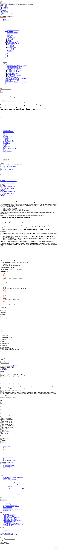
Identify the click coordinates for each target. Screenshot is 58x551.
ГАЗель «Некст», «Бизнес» (12, 32)
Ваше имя (2, 358)
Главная (4, 19)
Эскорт (8, 59)
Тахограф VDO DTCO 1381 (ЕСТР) (7, 193)
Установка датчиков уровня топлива (12, 79)
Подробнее (2, 168)
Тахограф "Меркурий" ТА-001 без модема (8, 171)
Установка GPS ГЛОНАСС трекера (12, 80)
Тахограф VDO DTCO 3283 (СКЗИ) (7, 188)
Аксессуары (9, 53)
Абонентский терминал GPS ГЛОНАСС (13, 25)
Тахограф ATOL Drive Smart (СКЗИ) (7, 178)
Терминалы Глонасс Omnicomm (13, 30)
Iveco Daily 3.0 (10, 38)
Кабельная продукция (11, 52)
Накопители (9, 51)
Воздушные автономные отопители (12, 54)
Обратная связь (3, 16)
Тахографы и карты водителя (10, 21)
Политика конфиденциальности (6, 533)
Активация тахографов (11, 74)
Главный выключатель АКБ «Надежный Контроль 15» (13, 509)
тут (17, 244)
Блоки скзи (9, 23)
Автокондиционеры (9, 31)
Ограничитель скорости (9, 60)
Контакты (5, 86)
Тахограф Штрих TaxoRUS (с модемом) (8, 183)
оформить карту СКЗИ (27, 256)
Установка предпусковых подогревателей (11, 517)
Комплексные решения (7, 525)
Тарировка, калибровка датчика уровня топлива (12, 520)
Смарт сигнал (5, 126)
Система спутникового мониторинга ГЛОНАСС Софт (15, 82)
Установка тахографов (9, 72)
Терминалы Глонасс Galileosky (13, 29)
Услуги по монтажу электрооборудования (11, 523)
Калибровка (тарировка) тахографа (14, 75)
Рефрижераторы (8, 61)
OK (1, 2)
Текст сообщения (3, 361)
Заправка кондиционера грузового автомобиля (16, 66)
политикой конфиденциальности (11, 365)
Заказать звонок (10, 16)
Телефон (2, 359)
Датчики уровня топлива (10, 57)
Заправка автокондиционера (8, 514)
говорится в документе (29, 254)
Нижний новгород (4, 442)
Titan (8, 55)
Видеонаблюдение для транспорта (11, 42)
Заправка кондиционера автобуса (13, 67)
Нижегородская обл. (4, 8)
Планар (8, 56)
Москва (2, 441)
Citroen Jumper (10, 35)
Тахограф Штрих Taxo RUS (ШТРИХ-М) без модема (10, 166)
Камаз (8, 34)
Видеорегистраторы (11, 47)
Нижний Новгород (4, 7)
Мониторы (9, 50)
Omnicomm (9, 58)
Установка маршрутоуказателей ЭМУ (10, 518)
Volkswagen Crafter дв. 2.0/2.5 (12, 41)
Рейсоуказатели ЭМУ (7, 510)
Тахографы (9, 22)
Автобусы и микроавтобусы (12, 33)
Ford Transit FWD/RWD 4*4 (12, 37)
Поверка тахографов (11, 76)
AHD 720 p (12, 46)
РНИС (4, 84)
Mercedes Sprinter (10, 39)
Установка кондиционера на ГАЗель (14, 71)
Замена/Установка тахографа (12, 73)
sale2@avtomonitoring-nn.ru (8, 457)
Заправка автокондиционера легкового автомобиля (17, 65)
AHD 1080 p (12, 45)
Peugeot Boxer (10, 40)
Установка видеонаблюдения (10, 81)
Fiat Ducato (9, 36)
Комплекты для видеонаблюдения (13, 43)
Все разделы (5, 119)
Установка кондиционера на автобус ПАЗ (15, 70)
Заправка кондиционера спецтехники (14, 68)
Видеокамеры (10, 44)
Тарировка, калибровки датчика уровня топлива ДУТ (15, 78)
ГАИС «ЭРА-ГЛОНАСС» (12, 26)
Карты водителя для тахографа (13, 24)
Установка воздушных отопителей (11, 77)
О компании (5, 85)
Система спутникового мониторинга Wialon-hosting (15, 83)
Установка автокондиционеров (11, 69)
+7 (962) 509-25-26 (4, 356)
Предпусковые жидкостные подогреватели (11, 506)
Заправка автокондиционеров (11, 64)
